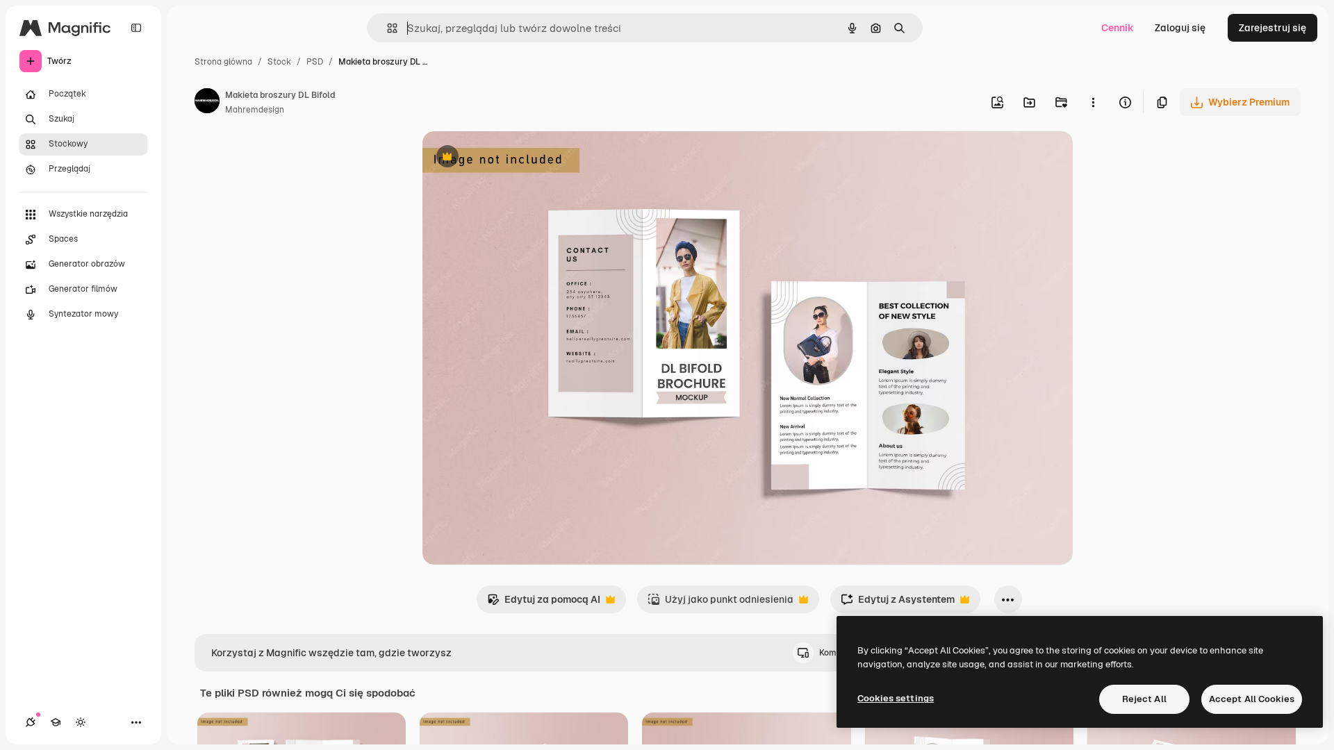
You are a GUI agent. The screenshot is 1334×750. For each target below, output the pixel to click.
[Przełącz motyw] (80, 722)
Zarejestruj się (1272, 28)
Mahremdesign (254, 109)
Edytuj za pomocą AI (543, 603)
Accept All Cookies (1251, 699)
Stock (279, 61)
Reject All (1144, 699)
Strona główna (223, 61)
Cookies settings (895, 698)
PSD (314, 61)
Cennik (1117, 28)
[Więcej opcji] (1093, 102)
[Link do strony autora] (207, 102)
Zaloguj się (1180, 28)
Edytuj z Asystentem (898, 603)
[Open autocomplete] (387, 28)
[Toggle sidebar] (136, 28)
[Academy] (55, 722)
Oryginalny (518, 158)
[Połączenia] (30, 722)
